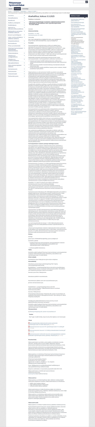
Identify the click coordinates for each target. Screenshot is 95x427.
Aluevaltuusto (11, 20)
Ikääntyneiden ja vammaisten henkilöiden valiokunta (15, 32)
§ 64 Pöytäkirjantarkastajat (77, 22)
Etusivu (10, 8)
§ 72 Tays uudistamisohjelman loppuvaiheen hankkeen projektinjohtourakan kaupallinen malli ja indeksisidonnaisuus (78, 69)
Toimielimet (17, 8)
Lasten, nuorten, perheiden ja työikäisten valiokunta (15, 38)
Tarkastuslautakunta (13, 53)
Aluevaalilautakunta (13, 18)
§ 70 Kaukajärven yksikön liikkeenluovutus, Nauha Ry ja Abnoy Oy (78, 57)
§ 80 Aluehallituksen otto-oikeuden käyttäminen (77, 109)
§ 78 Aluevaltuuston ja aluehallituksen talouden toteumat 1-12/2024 (77, 101)
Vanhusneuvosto (12, 71)
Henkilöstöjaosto (12, 25)
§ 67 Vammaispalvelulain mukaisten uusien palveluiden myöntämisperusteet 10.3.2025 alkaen (78, 33)
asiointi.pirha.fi (32, 373)
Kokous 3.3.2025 (32, 11)
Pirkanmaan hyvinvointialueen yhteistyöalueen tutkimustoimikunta (15, 50)
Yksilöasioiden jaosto (13, 76)
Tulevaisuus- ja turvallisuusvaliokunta (13, 60)
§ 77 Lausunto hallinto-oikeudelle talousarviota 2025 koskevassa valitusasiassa (78, 96)
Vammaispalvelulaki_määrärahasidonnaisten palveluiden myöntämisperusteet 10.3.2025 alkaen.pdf (43, 323)
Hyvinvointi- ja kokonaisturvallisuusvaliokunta (15, 28)
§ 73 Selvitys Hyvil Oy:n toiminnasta (76, 74)
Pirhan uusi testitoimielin (14, 46)
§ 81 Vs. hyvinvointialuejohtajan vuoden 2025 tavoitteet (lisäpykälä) (78, 113)
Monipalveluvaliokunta (13, 41)
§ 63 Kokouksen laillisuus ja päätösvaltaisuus (77, 20)
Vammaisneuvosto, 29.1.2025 (35, 35)
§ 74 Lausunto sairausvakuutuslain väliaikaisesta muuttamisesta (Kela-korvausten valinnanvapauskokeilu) (78, 79)
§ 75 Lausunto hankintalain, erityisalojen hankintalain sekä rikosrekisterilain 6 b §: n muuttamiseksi (78, 85)
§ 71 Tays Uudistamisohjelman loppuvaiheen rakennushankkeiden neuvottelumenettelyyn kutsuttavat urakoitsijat (78, 62)
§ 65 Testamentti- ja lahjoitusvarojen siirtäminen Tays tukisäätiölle (78, 26)
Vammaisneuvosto (12, 69)
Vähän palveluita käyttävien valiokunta (14, 66)
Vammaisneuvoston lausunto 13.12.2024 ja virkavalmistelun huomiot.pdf (46, 331)
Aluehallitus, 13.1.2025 (33, 33)
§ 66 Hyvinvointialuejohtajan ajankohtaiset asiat (78, 29)
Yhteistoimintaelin (12, 74)
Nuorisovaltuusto (12, 43)
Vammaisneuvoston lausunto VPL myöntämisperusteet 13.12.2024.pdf (46, 327)
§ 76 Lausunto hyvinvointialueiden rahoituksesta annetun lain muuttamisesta (77, 91)
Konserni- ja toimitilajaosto (14, 35)
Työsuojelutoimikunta (13, 63)
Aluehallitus (23, 11)
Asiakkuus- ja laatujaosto (14, 22)
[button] (86, 2)
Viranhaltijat (25, 8)
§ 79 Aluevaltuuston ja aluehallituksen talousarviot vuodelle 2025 (78, 105)
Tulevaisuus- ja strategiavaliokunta (13, 56)
